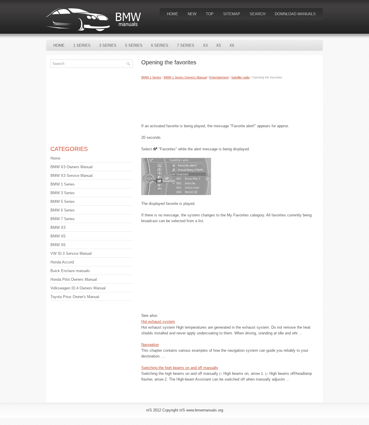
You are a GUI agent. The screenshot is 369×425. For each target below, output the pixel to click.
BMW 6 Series (62, 210)
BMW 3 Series (62, 193)
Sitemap (231, 14)
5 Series (133, 45)
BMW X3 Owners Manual (71, 167)
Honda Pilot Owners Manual (73, 279)
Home (172, 14)
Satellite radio (240, 77)
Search (257, 14)
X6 (231, 45)
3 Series (107, 45)
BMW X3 (57, 227)
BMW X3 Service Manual (71, 175)
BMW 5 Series (62, 201)
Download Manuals (295, 14)
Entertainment (219, 77)
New (192, 14)
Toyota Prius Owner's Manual (74, 297)
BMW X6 (57, 245)
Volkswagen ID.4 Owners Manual (78, 288)
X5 (218, 45)
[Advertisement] (230, 100)
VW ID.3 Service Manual (71, 253)
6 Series (159, 45)
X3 (205, 45)
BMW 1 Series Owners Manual (185, 77)
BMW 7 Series (62, 219)
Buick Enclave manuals (70, 271)
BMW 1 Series (151, 77)
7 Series (185, 45)
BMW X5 (57, 236)
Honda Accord (62, 262)
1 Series (82, 45)
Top (210, 14)
